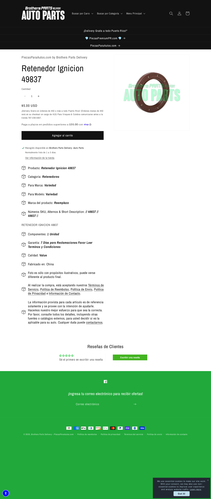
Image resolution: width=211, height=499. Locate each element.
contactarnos (94, 322)
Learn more (195, 489)
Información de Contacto (64, 293)
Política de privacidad (110, 434)
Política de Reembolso (54, 289)
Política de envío (154, 434)
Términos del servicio (133, 434)
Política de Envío (81, 289)
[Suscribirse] (135, 404)
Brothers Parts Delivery (41, 434)
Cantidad (26, 89)
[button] (82, 13)
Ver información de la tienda (39, 158)
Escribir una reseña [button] (130, 357)
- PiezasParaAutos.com (63, 434)
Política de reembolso (87, 434)
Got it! (181, 493)
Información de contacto (176, 434)
